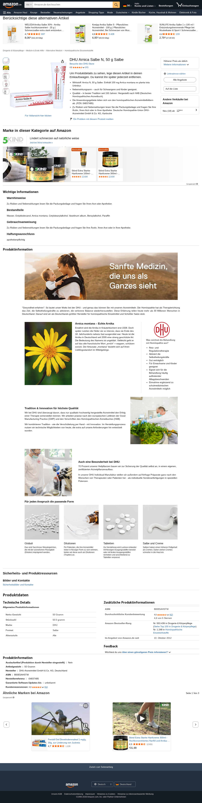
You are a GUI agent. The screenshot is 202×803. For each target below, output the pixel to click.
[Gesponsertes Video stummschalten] (85, 731)
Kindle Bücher (139, 12)
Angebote (80, 12)
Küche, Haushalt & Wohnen (162, 12)
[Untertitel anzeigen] (85, 706)
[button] (7, 12)
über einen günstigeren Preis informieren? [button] (145, 652)
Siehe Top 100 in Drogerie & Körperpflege (175, 626)
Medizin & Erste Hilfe (35, 51)
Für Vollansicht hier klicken (38, 115)
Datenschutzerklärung (73, 794)
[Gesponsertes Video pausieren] (85, 726)
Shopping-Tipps (96, 12)
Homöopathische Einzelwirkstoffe (79, 51)
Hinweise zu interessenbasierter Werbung (136, 794)
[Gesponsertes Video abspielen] (142, 718)
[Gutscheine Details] (128, 12)
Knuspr (33, 12)
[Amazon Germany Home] (72, 785)
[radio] (6, 61)
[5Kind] (13, 140)
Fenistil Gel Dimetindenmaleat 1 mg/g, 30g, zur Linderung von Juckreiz (67, 741)
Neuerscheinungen (62, 12)
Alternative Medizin (54, 51)
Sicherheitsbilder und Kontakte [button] (18, 584)
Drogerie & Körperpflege (13, 51)
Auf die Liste (172, 89)
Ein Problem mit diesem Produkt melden (93, 119)
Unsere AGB (56, 794)
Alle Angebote (180, 80)
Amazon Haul (20, 12)
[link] (28, 38)
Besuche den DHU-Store (82, 63)
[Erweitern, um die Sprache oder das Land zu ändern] (111, 784)
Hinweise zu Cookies (106, 794)
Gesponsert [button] (191, 184)
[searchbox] (73, 5)
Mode (110, 12)
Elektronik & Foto (187, 12)
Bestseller (45, 12)
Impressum (90, 794)
